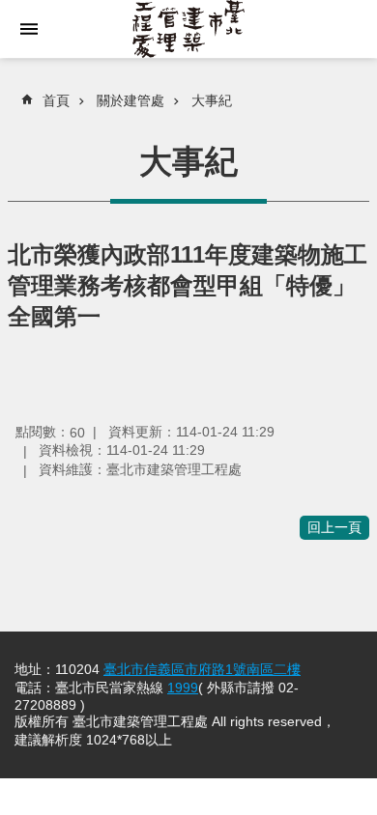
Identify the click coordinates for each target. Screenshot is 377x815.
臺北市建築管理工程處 (188, 29)
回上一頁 (334, 527)
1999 (182, 687)
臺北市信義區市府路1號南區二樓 (202, 669)
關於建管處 (130, 100)
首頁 (56, 100)
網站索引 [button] (29, 29)
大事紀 (211, 100)
